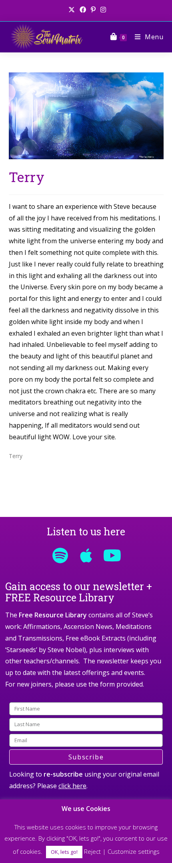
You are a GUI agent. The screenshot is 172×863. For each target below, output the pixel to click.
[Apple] (86, 555)
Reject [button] (92, 851)
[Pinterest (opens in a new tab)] (93, 9)
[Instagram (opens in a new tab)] (102, 9)
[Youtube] (112, 555)
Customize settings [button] (134, 851)
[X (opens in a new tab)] (71, 9)
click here (72, 785)
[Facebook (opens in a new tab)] (82, 9)
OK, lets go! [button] (64, 851)
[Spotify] (60, 555)
